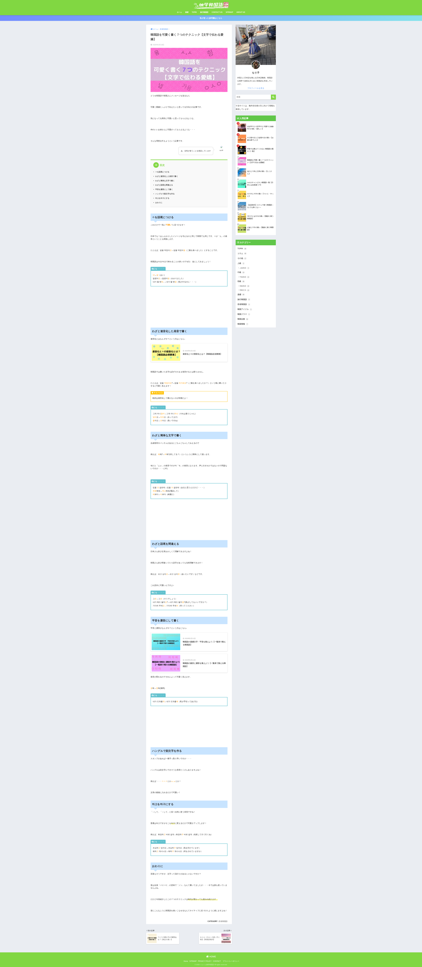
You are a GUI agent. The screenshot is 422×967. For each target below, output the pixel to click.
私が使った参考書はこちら (211, 18)
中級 (240, 272)
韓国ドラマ (243, 314)
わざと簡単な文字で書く (165, 181)
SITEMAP (229, 12)
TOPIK (194, 12)
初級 (240, 281)
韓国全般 (242, 319)
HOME (212, 956)
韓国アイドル (244, 309)
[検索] (273, 97)
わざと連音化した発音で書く (166, 176)
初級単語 (244, 286)
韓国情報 (242, 324)
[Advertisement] (189, 305)
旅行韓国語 (204, 12)
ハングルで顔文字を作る (165, 194)
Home (186, 961)
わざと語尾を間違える (164, 185)
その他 (241, 258)
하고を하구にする (162, 198)
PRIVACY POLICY (205, 961)
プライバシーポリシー (231, 961)
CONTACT (217, 961)
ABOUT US (240, 12)
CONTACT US (217, 12)
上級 (240, 263)
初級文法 (244, 290)
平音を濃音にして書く (164, 189)
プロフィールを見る (255, 88)
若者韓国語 (223, 921)
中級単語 (244, 277)
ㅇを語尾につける (162, 172)
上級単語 (244, 268)
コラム (241, 253)
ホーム (179, 12)
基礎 (186, 12)
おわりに (158, 202)
